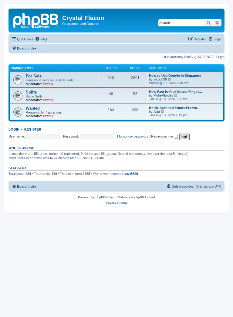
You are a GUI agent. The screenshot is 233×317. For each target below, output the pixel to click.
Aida (157, 111)
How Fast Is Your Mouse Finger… (175, 92)
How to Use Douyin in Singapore (175, 75)
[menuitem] (41, 39)
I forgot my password (132, 136)
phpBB (100, 197)
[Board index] (36, 19)
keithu (48, 84)
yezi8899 (160, 79)
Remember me (162, 136)
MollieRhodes (163, 95)
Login (13, 129)
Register (32, 129)
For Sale (34, 76)
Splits (31, 92)
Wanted (33, 108)
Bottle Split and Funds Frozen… (175, 108)
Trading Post (21, 68)
